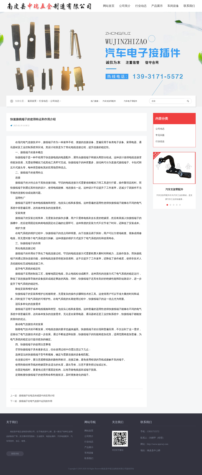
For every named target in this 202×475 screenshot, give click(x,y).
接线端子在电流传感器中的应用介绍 (36, 395)
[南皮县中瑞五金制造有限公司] (49, 6)
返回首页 (32, 101)
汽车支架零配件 (109, 101)
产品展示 (157, 5)
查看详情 (15, 454)
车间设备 (173, 5)
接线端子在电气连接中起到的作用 (35, 401)
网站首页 (108, 5)
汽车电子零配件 (130, 101)
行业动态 (141, 5)
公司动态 (54, 101)
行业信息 (160, 141)
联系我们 (189, 5)
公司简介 (125, 5)
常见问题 (160, 135)
